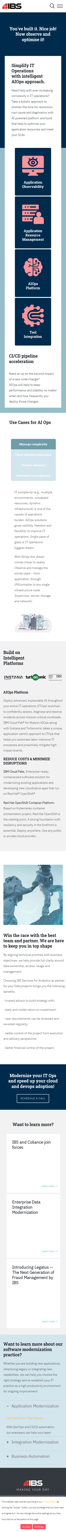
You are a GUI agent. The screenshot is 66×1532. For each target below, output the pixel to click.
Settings (39, 1526)
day (45, 1490)
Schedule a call (32, 1098)
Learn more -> (50, 1186)
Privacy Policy (49, 1501)
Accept (26, 1526)
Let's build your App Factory (24, 1418)
